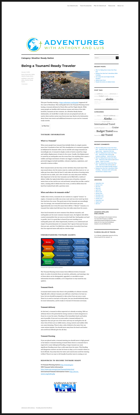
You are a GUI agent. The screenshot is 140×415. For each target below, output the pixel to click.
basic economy (115, 96)
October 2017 (99, 198)
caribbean (24, 78)
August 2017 (99, 202)
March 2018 (99, 191)
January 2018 (99, 193)
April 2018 (98, 190)
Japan (95, 115)
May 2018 (98, 188)
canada (106, 96)
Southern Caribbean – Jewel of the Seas (106, 156)
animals (96, 102)
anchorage (97, 99)
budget (101, 96)
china (99, 103)
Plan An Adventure (100, 5)
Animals (112, 121)
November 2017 (100, 197)
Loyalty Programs (99, 128)
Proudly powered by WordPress (44, 408)
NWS (32, 78)
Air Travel (107, 134)
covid (114, 99)
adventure (113, 94)
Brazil (102, 115)
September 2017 (100, 200)
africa (104, 99)
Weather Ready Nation (27, 76)
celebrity (110, 96)
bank (108, 94)
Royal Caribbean (109, 116)
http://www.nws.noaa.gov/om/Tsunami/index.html (57, 369)
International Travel (104, 124)
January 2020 (99, 185)
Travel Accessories (86, 5)
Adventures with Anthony (28, 408)
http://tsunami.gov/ (66, 365)
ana (102, 99)
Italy (95, 131)
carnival (105, 94)
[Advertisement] (70, 23)
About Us (120, 5)
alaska (109, 99)
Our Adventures (72, 5)
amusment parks (102, 102)
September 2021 (100, 183)
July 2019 (98, 186)
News (22, 74)
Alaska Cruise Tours (101, 80)
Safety (33, 74)
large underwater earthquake (69, 102)
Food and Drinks (108, 127)
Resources (111, 5)
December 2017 (100, 195)
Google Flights (106, 121)
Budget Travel (104, 131)
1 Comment (24, 84)
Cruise (115, 127)
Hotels (114, 119)
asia (95, 94)
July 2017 (98, 203)
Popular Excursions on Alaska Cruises (105, 82)
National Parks (100, 119)
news (28, 78)
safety (22, 80)
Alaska (108, 118)
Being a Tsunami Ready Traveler (48, 66)
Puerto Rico (28, 74)
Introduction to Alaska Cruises (103, 171)
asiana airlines (109, 102)
